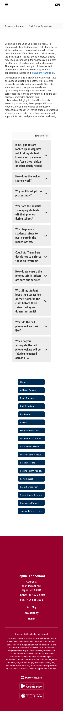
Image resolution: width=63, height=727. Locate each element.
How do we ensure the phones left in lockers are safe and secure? (28, 275)
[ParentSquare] (31, 677)
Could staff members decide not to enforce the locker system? (28, 256)
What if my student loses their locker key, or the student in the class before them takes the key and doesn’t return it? (28, 300)
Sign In (31, 618)
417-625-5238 (35, 599)
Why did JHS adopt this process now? (28, 193)
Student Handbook (43, 72)
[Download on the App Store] (31, 695)
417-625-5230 (36, 595)
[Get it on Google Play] (31, 686)
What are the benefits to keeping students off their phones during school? (28, 212)
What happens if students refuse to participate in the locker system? (26, 235)
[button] (57, 5)
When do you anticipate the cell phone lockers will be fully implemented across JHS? (28, 349)
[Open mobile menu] (6, 5)
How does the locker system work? (27, 178)
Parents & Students (15, 26)
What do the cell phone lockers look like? (26, 326)
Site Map (31, 607)
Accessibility (31, 613)
